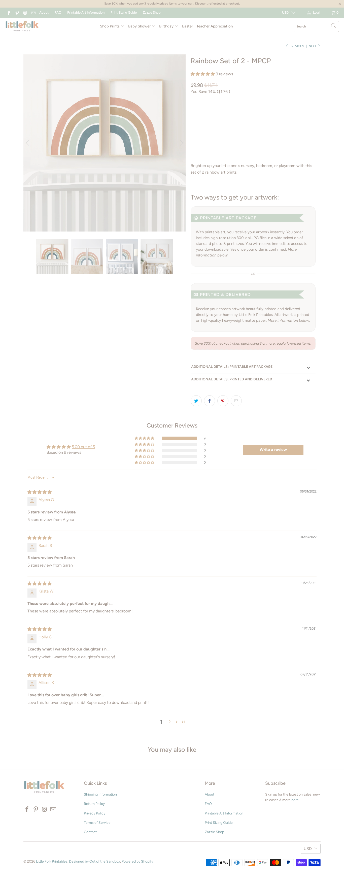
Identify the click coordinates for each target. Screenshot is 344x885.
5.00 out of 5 (83, 446)
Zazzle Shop (152, 12)
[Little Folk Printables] (22, 26)
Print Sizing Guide (124, 12)
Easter (187, 26)
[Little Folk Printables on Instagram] (25, 12)
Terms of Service (97, 823)
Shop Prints (110, 26)
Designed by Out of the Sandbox (94, 861)
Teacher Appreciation (214, 26)
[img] (39, 492)
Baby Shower (140, 26)
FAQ (58, 12)
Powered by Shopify (137, 861)
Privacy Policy (94, 813)
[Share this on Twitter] (196, 400)
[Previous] (28, 142)
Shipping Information (100, 794)
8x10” (246, 113)
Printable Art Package (213, 113)
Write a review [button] (273, 449)
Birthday (167, 26)
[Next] (181, 142)
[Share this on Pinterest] (222, 400)
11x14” (262, 113)
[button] (203, 74)
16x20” (280, 113)
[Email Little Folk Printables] (33, 12)
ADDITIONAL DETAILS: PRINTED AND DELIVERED (231, 379)
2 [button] (169, 721)
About (44, 12)
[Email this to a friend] (236, 400)
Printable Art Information (86, 12)
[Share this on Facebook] (209, 400)
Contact (90, 832)
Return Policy (94, 804)
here (295, 800)
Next (313, 46)
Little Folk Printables (51, 861)
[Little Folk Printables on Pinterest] (16, 12)
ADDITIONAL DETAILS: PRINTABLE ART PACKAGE (231, 367)
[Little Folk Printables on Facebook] (8, 12)
